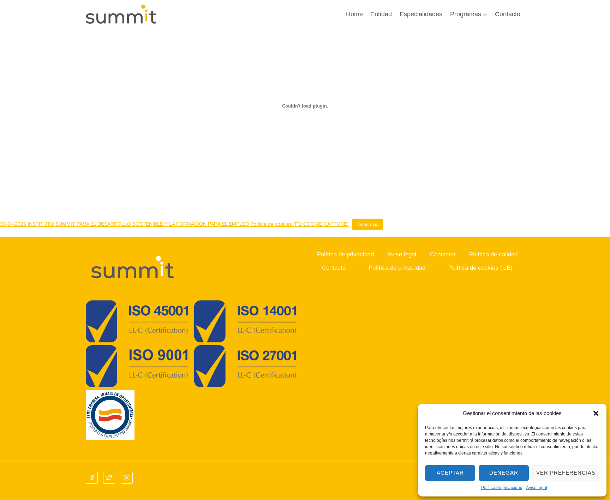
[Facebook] (92, 478)
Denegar (503, 473)
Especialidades (421, 14)
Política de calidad (493, 254)
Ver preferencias (566, 473)
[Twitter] (109, 478)
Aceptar (450, 473)
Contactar (443, 254)
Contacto (507, 14)
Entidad (381, 14)
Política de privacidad (501, 487)
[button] (595, 413)
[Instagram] (127, 478)
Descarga (368, 224)
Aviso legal (536, 487)
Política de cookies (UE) (480, 267)
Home (354, 14)
